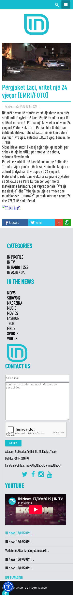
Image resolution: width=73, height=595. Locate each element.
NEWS (11, 292)
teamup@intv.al (53, 465)
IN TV (11, 262)
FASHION (13, 318)
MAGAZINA (14, 302)
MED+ (11, 328)
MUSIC (11, 308)
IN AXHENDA (16, 272)
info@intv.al (19, 465)
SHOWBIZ (13, 297)
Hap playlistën (14, 577)
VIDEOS (12, 338)
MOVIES (12, 313)
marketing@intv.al (35, 465)
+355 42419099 (21, 458)
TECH (10, 323)
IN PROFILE (15, 256)
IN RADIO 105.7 (17, 267)
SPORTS (12, 333)
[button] (8, 586)
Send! (13, 442)
